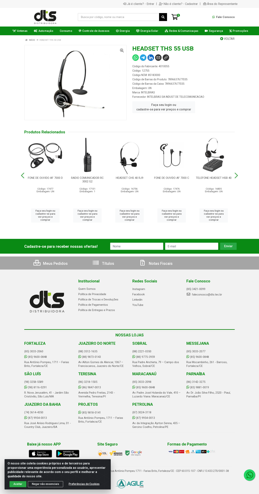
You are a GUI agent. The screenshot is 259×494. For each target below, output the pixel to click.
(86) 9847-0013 (91, 387)
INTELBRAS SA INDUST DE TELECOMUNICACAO (175, 96)
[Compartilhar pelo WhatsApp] (135, 57)
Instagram (138, 289)
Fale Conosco (225, 17)
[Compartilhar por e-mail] (158, 57)
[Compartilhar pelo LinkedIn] (151, 57)
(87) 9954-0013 (37, 418)
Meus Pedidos (55, 263)
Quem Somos (87, 289)
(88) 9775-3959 (145, 357)
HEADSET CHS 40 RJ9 (129, 178)
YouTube (137, 305)
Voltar (229, 39)
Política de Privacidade (92, 294)
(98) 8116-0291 (37, 387)
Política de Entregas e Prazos (96, 310)
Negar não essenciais (45, 483)
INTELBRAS (148, 92)
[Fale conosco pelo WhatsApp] (249, 475)
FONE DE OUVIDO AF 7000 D (45, 178)
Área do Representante (222, 3)
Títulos (107, 263)
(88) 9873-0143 (91, 357)
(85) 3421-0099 (195, 289)
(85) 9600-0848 (37, 357)
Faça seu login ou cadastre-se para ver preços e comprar (163, 107)
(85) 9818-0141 (91, 412)
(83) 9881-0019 (199, 387)
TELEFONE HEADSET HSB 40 (214, 178)
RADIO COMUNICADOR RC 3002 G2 (87, 179)
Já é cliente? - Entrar (140, 3)
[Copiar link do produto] (166, 57)
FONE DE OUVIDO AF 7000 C (171, 178)
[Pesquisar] (163, 17)
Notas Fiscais (160, 263)
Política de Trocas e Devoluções (98, 299)
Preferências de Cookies (84, 483)
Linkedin (137, 299)
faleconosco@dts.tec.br (206, 294)
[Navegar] (22, 175)
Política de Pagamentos (93, 304)
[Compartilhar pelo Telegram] (143, 57)
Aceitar (17, 483)
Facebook (138, 294)
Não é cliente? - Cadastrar (180, 3)
